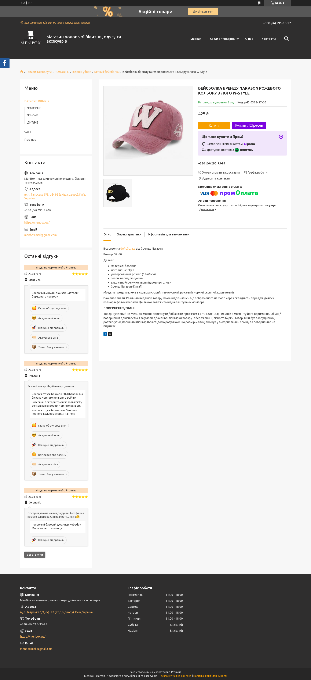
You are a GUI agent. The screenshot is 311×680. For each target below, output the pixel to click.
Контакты (268, 38)
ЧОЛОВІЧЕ (62, 72)
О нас (249, 38)
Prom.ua (176, 672)
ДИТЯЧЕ (32, 122)
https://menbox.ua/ (37, 222)
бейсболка (127, 248)
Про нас (30, 139)
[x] (110, 334)
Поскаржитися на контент (175, 675)
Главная (195, 38)
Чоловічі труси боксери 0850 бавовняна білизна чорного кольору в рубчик (57, 395)
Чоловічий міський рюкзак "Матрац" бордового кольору (55, 294)
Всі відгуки (34, 554)
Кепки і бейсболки (107, 72)
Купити (214, 125)
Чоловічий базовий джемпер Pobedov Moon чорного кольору (56, 526)
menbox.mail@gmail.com (40, 235)
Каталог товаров (222, 38)
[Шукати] (285, 39)
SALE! (28, 132)
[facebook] (105, 334)
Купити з (241, 125)
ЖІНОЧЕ (32, 115)
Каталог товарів (36, 100)
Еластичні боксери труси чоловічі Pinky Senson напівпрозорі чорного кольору (57, 403)
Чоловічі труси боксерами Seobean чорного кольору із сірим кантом (54, 412)
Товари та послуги (39, 72)
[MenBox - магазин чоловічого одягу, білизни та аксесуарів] (30, 39)
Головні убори (81, 72)
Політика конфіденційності (210, 675)
